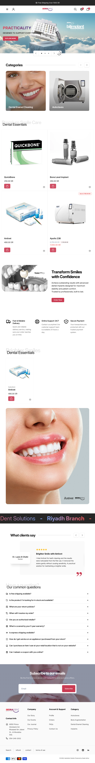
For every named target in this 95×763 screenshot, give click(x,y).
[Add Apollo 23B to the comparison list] (90, 251)
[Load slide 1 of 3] (41, 53)
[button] (7, 9)
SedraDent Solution (69, 758)
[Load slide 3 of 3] (48, 53)
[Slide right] (86, 65)
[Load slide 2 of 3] (45, 53)
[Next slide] (54, 53)
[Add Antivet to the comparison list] (44, 251)
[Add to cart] (7, 186)
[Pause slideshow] (59, 53)
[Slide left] (80, 65)
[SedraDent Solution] (12, 712)
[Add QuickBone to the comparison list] (44, 187)
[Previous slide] (36, 53)
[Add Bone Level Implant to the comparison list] (90, 187)
